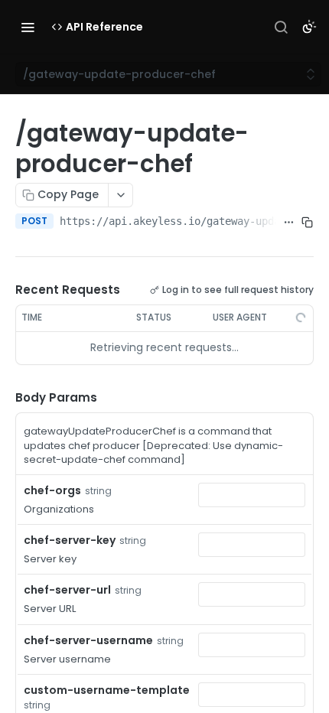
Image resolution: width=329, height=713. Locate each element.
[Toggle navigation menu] (27, 27)
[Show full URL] (288, 222)
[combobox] (251, 495)
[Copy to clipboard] (307, 222)
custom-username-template (107, 690)
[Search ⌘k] (281, 27)
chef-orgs (52, 490)
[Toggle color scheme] (309, 27)
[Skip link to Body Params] (4, 397)
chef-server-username (88, 640)
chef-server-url (67, 589)
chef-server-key (70, 540)
